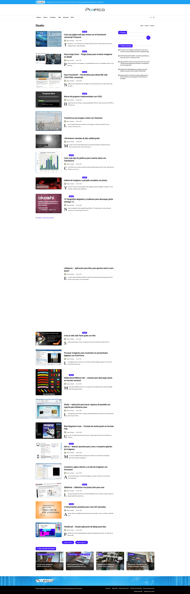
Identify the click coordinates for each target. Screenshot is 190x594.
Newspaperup (70, 588)
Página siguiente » (81, 542)
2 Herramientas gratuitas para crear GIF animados (85, 507)
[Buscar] (148, 38)
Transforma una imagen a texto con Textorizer (83, 118)
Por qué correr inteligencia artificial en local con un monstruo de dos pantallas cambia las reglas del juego (134, 50)
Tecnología (52, 17)
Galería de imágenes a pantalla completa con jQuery (85, 180)
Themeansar (78, 588)
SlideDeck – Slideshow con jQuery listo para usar (84, 487)
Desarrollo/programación (70, 31)
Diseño (79, 31)
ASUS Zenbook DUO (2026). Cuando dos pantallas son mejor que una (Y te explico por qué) (134, 56)
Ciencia (45, 17)
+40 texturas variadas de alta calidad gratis (82, 138)
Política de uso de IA (149, 591)
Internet (84, 31)
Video (59, 17)
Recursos (90, 51)
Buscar (123, 32)
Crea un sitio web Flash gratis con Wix (80, 335)
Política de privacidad (136, 588)
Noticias (39, 17)
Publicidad (114, 588)
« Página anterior (68, 542)
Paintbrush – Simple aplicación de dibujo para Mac (85, 527)
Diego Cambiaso (70, 40)
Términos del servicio (148, 588)
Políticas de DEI (138, 591)
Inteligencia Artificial (42, 554)
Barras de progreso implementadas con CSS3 (83, 96)
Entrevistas (66, 17)
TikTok (72, 17)
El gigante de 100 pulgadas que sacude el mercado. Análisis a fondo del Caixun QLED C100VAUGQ (133, 70)
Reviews (81, 554)
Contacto (107, 588)
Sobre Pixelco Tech (124, 588)
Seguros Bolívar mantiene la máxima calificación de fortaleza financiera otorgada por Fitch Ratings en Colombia (134, 76)
